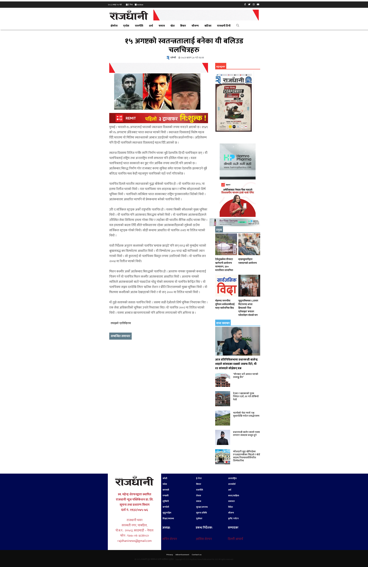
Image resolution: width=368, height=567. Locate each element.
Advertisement (182, 554)
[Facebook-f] (245, 4)
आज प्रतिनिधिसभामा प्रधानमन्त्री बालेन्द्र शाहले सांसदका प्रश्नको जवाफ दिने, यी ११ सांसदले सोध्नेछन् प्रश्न (236, 364)
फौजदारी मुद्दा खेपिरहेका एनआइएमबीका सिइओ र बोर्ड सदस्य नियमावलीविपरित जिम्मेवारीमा (246, 456)
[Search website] (237, 26)
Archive (140, 4)
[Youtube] (258, 4)
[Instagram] (254, 4)
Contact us (197, 554)
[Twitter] (249, 4)
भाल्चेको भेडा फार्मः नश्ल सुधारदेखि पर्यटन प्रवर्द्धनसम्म (246, 414)
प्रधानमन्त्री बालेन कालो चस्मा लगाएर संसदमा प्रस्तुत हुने (246, 433)
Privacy (169, 554)
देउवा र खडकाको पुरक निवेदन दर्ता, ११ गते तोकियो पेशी (246, 396)
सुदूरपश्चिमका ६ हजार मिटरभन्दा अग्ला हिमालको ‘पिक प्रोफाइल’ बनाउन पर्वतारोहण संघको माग (248, 308)
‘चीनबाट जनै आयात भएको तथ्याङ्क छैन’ (245, 375)
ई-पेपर (130, 4)
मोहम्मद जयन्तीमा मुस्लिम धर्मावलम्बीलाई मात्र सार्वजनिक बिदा (224, 304)
